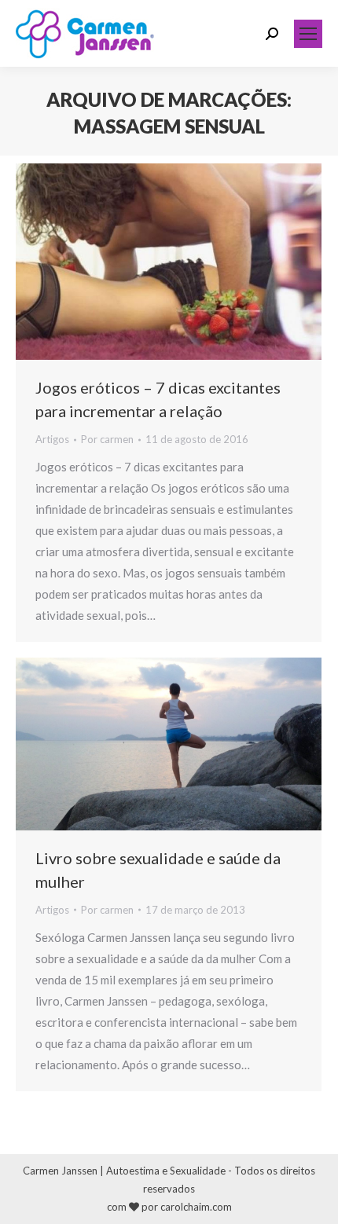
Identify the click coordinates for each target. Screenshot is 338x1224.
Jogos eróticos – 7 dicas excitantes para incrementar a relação (158, 399)
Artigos (52, 439)
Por (107, 439)
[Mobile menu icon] (308, 34)
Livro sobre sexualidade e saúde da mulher (158, 869)
